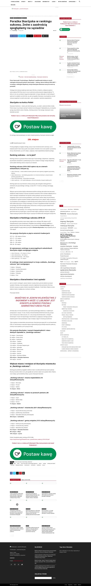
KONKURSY (62, 286)
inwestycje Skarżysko (67, 225)
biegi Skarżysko (73, 211)
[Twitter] (22, 564)
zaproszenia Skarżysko (67, 274)
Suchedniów (33, 465)
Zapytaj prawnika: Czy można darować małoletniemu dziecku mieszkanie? (74, 148)
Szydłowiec (39, 465)
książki (68, 232)
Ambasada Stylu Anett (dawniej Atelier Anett (71, 347)
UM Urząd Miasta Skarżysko (68, 268)
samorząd (12, 465)
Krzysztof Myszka (63, 232)
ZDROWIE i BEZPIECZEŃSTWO (15, 525)
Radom (40, 463)
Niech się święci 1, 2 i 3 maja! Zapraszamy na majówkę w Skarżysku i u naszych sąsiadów (48, 512)
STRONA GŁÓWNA (15, 1)
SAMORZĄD (23, 16)
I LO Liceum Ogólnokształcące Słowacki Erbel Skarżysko (68, 218)
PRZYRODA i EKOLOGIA (67, 320)
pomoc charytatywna (65, 254)
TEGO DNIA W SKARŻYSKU (67, 343)
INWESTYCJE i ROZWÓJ (17, 17)
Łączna (43, 465)
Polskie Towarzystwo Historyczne (70, 306)
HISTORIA (64, 304)
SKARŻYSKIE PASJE (66, 290)
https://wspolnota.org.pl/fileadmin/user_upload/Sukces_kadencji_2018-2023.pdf (29, 439)
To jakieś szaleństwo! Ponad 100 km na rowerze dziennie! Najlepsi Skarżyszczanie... (73, 64)
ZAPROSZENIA (72, 1)
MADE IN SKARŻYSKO (65, 298)
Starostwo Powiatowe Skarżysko (68, 264)
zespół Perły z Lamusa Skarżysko (66, 278)
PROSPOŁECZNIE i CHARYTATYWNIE (70, 318)
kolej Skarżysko (63, 228)
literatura (77, 232)
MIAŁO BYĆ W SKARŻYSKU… (68, 339)
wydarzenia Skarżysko (68, 270)
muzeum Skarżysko (66, 246)
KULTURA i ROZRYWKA (46, 491)
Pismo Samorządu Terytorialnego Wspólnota (29, 463)
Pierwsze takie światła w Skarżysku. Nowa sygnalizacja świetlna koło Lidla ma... (73, 71)
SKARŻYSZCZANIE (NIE (67, 294)
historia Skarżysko (72, 213)
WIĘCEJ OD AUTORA (25, 479)
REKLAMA (13, 4)
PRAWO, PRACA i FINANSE (67, 314)
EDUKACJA (64, 302)
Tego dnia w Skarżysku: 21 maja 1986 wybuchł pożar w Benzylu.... (74, 161)
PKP (72, 251)
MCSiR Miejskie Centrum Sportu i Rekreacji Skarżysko (69, 240)
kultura (73, 232)
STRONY (23, 1)
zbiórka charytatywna (66, 276)
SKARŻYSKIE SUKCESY (66, 292)
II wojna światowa (63, 215)
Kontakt (75, 584)
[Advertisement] (57, 11)
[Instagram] (15, 564)
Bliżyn (15, 463)
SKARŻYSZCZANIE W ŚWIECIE (68, 296)
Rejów (61, 261)
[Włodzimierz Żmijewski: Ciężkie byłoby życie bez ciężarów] (62, 176)
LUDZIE (53, 1)
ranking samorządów (51, 463)
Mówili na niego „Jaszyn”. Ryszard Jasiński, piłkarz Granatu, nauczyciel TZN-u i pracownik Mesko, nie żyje (45, 562)
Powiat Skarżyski (64, 256)
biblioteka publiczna (65, 211)
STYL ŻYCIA (28, 508)
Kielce (18, 463)
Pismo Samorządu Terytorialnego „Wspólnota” (23, 461)
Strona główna (12, 16)
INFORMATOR (46, 1)
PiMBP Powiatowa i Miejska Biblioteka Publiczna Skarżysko (69, 249)
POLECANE (62, 331)
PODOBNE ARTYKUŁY (15, 479)
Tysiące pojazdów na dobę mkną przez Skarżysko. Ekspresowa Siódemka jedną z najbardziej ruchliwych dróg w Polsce (45, 556)
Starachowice (26, 465)
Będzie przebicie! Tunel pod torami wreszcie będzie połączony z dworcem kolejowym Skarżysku (45, 551)
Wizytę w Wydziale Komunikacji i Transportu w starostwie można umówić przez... (74, 154)
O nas (66, 584)
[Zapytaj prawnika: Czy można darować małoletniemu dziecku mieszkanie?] (62, 148)
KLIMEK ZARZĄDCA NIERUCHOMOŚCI (70, 349)
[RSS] (18, 564)
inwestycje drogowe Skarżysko (72, 223)
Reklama (79, 584)
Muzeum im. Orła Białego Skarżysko (68, 243)
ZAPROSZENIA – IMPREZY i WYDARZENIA (69, 351)
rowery (72, 261)
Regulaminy (70, 584)
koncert (70, 227)
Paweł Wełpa (14, 30)
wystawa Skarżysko (64, 272)
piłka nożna (68, 251)
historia (63, 213)
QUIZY (61, 333)
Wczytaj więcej (70, 76)
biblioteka (76, 209)
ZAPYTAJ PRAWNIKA (67, 316)
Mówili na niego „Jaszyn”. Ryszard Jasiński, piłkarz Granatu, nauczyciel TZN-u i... (73, 58)
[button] (79, 1)
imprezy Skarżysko (67, 221)
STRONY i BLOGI (64, 345)
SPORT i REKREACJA (66, 325)
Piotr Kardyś (62, 251)
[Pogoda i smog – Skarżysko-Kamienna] (70, 111)
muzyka (75, 246)
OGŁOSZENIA (38, 1)
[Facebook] (11, 564)
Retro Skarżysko (67, 261)
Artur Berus (70, 209)
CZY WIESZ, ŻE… (65, 337)
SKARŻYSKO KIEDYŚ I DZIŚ (67, 341)
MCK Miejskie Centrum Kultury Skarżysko (67, 236)
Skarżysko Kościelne (19, 465)
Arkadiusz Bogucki (63, 209)
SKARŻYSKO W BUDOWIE (68, 310)
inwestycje (63, 223)
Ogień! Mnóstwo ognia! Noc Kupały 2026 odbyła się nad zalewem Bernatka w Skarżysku (49, 495)
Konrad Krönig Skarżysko (66, 230)
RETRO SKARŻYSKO (62, 1)
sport (76, 261)
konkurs (75, 228)
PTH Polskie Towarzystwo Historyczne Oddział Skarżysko (68, 258)
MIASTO (30, 1)
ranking (44, 463)
